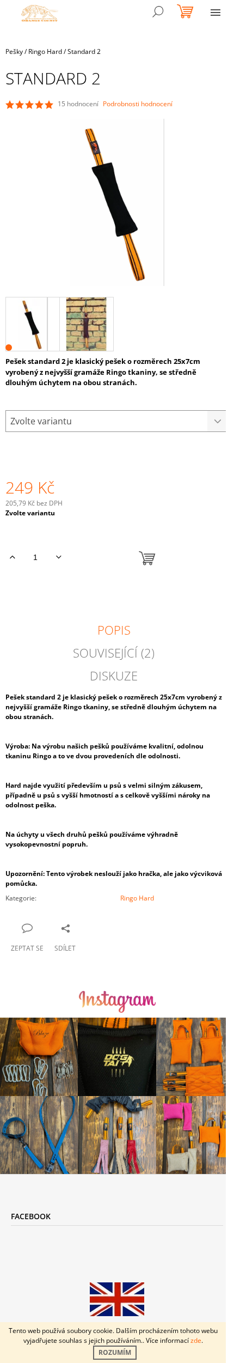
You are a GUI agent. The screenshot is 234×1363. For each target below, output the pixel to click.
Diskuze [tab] (114, 675)
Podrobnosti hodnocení (138, 104)
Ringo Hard (137, 898)
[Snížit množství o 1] (58, 557)
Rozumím (114, 1352)
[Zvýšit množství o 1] (12, 557)
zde (195, 1340)
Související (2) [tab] (114, 652)
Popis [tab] (114, 629)
